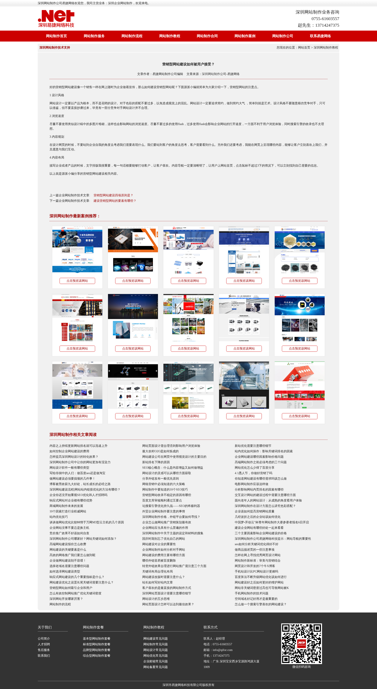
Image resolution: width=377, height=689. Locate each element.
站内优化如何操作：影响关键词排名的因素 (264, 451)
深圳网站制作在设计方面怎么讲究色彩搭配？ (265, 506)
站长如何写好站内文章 (157, 582)
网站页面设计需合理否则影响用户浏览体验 (171, 445)
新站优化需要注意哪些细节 (253, 445)
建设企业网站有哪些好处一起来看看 (259, 527)
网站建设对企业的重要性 (159, 544)
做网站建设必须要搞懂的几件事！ (72, 478)
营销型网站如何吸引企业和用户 (71, 588)
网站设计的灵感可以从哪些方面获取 (166, 473)
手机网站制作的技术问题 (251, 593)
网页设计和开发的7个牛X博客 (255, 566)
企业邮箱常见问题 (155, 661)
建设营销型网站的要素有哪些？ (115, 200)
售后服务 (44, 650)
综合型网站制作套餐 (96, 655)
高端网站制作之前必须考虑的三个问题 (261, 462)
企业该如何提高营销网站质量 (254, 511)
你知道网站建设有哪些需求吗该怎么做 (261, 478)
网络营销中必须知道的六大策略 (163, 484)
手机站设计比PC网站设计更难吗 (256, 571)
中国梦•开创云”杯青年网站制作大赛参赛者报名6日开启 (272, 522)
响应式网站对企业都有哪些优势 (71, 500)
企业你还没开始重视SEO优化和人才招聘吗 (78, 495)
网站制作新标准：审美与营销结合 (258, 560)
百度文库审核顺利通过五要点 (162, 500)
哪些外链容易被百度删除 (159, 560)
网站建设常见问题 (155, 638)
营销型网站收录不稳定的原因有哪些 (166, 495)
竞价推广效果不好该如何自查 (69, 533)
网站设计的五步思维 (156, 598)
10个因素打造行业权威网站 (68, 511)
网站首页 (304, 47)
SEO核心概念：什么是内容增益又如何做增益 (172, 467)
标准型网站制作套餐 (96, 644)
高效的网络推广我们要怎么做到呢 (72, 555)
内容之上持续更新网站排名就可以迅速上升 (79, 445)
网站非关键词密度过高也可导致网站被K (262, 588)
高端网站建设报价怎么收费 (68, 544)
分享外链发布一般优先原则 (160, 478)
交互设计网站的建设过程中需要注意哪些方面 (265, 495)
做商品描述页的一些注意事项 (254, 549)
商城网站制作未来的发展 (66, 506)
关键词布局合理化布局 (157, 571)
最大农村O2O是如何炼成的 (160, 451)
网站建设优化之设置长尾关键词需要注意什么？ (82, 582)
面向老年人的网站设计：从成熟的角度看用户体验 (268, 500)
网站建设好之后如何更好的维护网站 (259, 582)
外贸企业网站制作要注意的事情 (163, 511)
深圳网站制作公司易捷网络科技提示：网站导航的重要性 (273, 538)
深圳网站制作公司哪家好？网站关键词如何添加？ (83, 538)
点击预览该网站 (77, 280)
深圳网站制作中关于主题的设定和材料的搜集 (172, 533)
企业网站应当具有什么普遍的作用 (165, 527)
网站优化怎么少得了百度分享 (254, 467)
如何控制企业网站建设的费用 (69, 451)
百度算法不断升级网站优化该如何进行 (261, 577)
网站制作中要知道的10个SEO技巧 (165, 489)
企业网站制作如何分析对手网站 (163, 549)
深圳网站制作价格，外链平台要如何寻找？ (171, 516)
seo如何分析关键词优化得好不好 (256, 544)
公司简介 (44, 638)
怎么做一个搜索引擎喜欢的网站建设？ (261, 604)
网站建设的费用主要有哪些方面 (163, 555)
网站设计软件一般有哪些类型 (69, 467)
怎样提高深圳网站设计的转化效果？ (74, 456)
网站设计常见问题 (155, 650)
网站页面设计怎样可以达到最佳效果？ (168, 604)
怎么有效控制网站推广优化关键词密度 (75, 593)
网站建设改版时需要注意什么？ (163, 577)
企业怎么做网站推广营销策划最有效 (166, 522)
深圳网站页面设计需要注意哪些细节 (166, 593)
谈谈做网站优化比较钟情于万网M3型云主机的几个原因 (87, 522)
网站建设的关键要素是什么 (68, 549)
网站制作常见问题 (155, 644)
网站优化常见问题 (155, 655)
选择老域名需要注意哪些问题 (69, 566)
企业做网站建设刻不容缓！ (68, 560)
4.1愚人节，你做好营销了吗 (253, 473)
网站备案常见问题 (155, 667)
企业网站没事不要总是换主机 (69, 527)
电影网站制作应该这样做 (251, 484)
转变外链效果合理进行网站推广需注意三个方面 (174, 566)
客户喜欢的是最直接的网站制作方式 (166, 588)
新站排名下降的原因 (156, 462)
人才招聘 (44, 644)
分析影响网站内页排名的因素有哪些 (259, 489)
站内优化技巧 (59, 516)
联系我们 (44, 655)
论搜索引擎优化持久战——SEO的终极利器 (171, 506)
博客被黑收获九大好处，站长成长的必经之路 (80, 484)
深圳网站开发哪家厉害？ (66, 598)
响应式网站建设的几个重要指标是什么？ (77, 577)
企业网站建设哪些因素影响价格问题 (259, 456)
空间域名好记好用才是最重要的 (256, 598)
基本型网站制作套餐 (96, 638)
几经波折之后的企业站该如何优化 (258, 516)
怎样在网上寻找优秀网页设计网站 (258, 555)
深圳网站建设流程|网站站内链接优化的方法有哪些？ (85, 489)
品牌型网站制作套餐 (96, 650)
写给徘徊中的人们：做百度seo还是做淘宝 (77, 473)
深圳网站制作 (211, 74)
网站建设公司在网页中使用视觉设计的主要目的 (174, 456)
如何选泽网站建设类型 (65, 571)
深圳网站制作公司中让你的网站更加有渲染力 (80, 462)
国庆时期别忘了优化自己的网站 (163, 538)
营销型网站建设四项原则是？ (113, 195)
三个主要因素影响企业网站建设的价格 (261, 533)
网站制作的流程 (60, 604)
